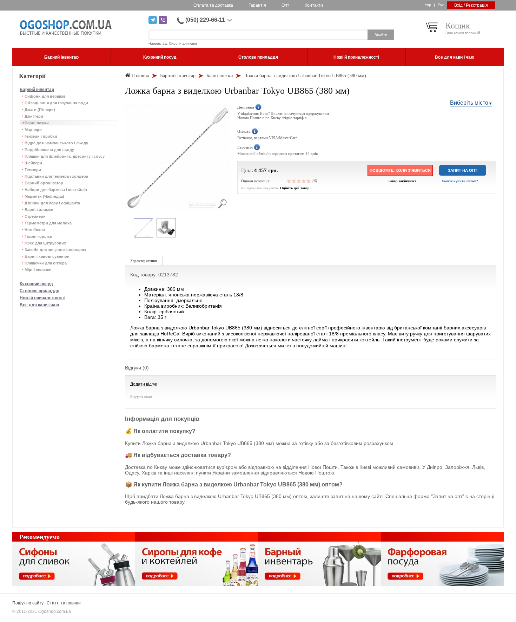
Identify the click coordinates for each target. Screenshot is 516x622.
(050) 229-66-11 (205, 20)
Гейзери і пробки (41, 136)
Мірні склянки (38, 270)
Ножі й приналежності (42, 297)
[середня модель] (299, 181)
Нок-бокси (35, 230)
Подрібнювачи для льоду (49, 150)
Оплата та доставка (213, 5)
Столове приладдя (39, 290)
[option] (143, 228)
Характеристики (143, 261)
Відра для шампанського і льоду (56, 143)
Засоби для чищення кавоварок (55, 250)
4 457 (260, 170)
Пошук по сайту (28, 603)
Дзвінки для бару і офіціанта (52, 203)
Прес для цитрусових (45, 243)
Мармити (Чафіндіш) (44, 196)
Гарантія (257, 5)
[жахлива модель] (289, 181)
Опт (285, 5)
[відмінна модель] (308, 181)
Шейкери (33, 163)
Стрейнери (35, 216)
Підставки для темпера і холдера (56, 176)
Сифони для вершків (45, 96)
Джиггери (34, 116)
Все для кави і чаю (39, 304)
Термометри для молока (48, 223)
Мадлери (33, 129)
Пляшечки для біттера (46, 263)
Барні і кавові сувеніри (47, 256)
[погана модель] (294, 181)
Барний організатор (44, 183)
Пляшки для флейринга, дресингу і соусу (65, 156)
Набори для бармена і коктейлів (56, 190)
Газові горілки (38, 236)
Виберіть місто (469, 103)
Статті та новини (64, 603)
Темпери (33, 170)
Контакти (314, 5)
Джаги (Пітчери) (40, 109)
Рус (441, 5)
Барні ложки (37, 123)
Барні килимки (39, 210)
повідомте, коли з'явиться (400, 170)
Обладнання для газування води (56, 103)
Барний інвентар (37, 89)
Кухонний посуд (36, 283)
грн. (273, 170)
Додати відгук (143, 384)
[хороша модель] (304, 181)
